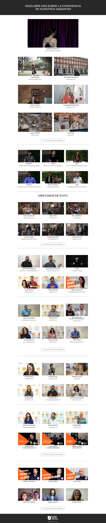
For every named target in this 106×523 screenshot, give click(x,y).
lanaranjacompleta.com (29, 427)
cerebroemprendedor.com (29, 320)
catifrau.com (71, 135)
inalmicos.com (35, 135)
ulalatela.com (53, 342)
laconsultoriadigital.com (35, 79)
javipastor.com (53, 292)
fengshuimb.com (71, 107)
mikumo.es (23, 270)
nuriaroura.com (53, 378)
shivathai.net (76, 427)
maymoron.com (29, 400)
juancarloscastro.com (53, 270)
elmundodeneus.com (29, 342)
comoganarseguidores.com (53, 400)
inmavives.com (53, 218)
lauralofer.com (29, 378)
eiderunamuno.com (29, 218)
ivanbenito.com (53, 427)
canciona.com (77, 320)
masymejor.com (29, 292)
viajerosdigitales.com (33, 270)
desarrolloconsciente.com (77, 342)
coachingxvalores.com (35, 107)
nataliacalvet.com (77, 239)
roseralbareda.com (53, 239)
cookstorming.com (77, 400)
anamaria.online (70, 79)
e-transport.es (77, 218)
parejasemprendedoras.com (29, 239)
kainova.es (77, 378)
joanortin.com (53, 320)
